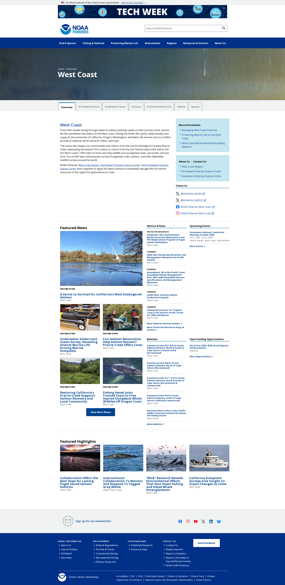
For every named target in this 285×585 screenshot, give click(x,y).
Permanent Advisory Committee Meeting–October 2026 (207, 233)
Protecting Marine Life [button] (124, 43)
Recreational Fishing (107, 557)
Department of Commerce (129, 579)
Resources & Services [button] (195, 43)
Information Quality (155, 576)
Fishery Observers (106, 561)
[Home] (73, 28)
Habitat (181, 106)
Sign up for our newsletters (93, 521)
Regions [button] (171, 43)
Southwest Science (115, 106)
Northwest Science (88, 106)
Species (195, 106)
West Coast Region (88, 165)
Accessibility (122, 576)
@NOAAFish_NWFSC (192, 200)
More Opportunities (200, 356)
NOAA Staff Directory (177, 565)
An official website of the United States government (104, 2)
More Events (196, 246)
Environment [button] (152, 43)
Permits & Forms (105, 549)
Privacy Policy (197, 576)
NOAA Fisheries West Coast (196, 206)
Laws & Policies (69, 549)
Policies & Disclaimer (178, 576)
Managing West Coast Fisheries (199, 130)
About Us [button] (220, 43)
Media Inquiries (174, 549)
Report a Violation (176, 553)
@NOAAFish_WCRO (191, 193)
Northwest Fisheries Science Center (120, 165)
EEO (133, 576)
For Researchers (137, 541)
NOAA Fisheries (203, 579)
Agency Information (69, 541)
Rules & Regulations (107, 545)
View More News (101, 412)
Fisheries (136, 106)
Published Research (142, 545)
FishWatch (66, 553)
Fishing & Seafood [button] (93, 43)
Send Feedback (206, 543)
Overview (67, 107)
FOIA (140, 576)
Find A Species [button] (67, 43)
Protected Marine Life (159, 106)
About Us (66, 545)
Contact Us (169, 541)
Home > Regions (67, 69)
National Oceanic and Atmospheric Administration (169, 579)
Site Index (66, 557)
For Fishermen (101, 541)
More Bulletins (154, 424)
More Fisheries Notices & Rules (163, 323)
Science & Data (139, 549)
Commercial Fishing (107, 553)
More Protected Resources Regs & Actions (165, 328)
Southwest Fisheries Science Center (201, 176)
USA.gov (211, 576)
